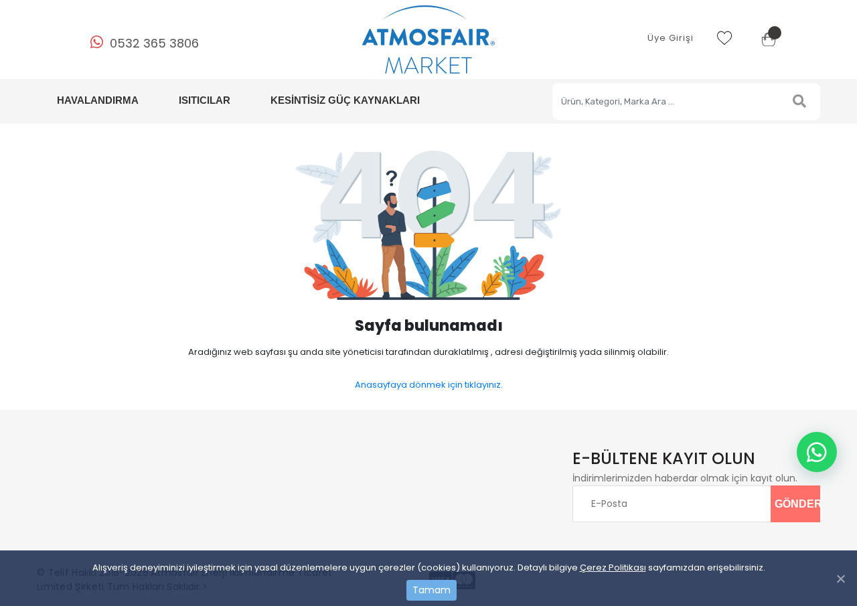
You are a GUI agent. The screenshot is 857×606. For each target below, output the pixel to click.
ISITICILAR (204, 100)
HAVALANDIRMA (98, 100)
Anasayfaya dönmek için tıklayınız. (429, 384)
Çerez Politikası (613, 567)
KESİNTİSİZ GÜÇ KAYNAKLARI (345, 100)
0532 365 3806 (154, 43)
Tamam (431, 590)
